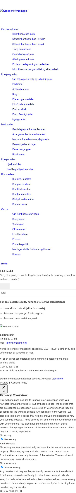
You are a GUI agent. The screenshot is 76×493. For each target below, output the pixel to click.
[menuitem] (38, 49)
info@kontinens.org (16, 342)
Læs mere (57, 378)
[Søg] (2, 259)
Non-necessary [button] (8, 463)
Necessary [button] (5, 435)
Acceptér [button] (46, 378)
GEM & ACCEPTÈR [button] (11, 491)
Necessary (10, 439)
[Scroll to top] (1, 374)
